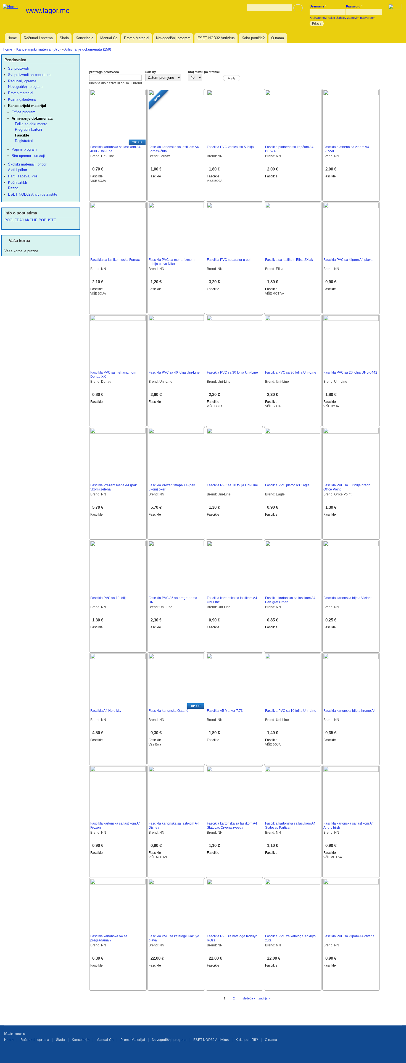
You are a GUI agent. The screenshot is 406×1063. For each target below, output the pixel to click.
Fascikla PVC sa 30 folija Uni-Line (232, 372)
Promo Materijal (136, 38)
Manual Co (108, 38)
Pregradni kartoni (28, 129)
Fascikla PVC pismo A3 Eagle (287, 485)
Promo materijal (20, 93)
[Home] (11, 6)
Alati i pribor (17, 170)
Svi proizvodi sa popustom (29, 75)
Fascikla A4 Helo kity (105, 711)
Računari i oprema (38, 38)
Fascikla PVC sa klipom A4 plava (348, 260)
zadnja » (264, 998)
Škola (64, 38)
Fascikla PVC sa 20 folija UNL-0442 (350, 372)
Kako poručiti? (253, 38)
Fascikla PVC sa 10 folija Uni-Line (232, 485)
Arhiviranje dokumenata (32, 118)
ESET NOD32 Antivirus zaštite (32, 194)
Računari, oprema (22, 81)
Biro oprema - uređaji (28, 156)
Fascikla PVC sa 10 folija (109, 598)
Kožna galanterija (22, 99)
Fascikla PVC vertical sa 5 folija (230, 147)
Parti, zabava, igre (22, 176)
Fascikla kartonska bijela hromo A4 (349, 711)
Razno (13, 188)
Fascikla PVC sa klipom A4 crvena (349, 936)
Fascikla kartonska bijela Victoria (348, 598)
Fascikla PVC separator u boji (229, 260)
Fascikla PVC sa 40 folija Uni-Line (174, 372)
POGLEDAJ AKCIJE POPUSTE (30, 220)
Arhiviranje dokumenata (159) (87, 49)
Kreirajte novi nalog (322, 17)
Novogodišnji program (173, 38)
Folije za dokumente (31, 124)
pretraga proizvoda (104, 72)
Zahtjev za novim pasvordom (355, 17)
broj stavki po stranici (204, 72)
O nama (277, 38)
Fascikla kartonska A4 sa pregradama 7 (108, 938)
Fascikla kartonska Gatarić (168, 711)
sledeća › (248, 998)
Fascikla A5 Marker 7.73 (225, 711)
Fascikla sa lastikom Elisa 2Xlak (289, 260)
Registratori (24, 141)
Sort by (150, 72)
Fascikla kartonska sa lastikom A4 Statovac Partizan (290, 825)
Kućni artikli (17, 182)
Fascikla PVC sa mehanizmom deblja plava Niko (171, 262)
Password (354, 6)
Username (318, 6)
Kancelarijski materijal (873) (38, 49)
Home (12, 38)
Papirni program (24, 149)
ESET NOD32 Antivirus (216, 38)
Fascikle (96, 176)
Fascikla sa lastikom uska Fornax (115, 260)
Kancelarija (84, 38)
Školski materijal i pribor (27, 164)
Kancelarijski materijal (27, 106)
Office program (23, 112)
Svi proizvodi (18, 68)
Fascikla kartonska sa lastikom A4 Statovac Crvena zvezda (232, 825)
